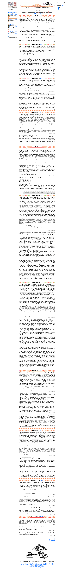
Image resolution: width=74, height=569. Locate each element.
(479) (41, 195)
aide (34, 566)
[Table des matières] (31, 7)
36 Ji (10, 36)
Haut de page (40, 567)
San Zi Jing (11, 24)
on (44, 560)
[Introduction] (29, 7)
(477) (41, 112)
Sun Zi (10, 33)
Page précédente (51, 539)
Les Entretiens (32, 563)
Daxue (10, 19)
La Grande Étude (39, 563)
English (51, 560)
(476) (41, 78)
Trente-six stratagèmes (38, 565)
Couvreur (61, 7)
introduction (40, 566)
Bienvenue (31, 566)
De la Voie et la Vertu (38, 564)
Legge (60, 8)
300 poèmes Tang (46, 564)
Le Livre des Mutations (29, 564)
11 (42, 13)
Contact (35, 567)
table (44, 566)
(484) (41, 516)
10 (40, 13)
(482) (41, 430)
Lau (59, 9)
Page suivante (52, 540)
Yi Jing (10, 26)
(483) (41, 480)
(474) (41, 15)
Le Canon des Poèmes (25, 563)
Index (32, 567)
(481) (41, 370)
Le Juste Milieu (46, 563)
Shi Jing (11, 14)
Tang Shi (11, 31)
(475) (41, 44)
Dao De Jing (11, 29)
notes (36, 566)
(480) (41, 282)
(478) (41, 146)
